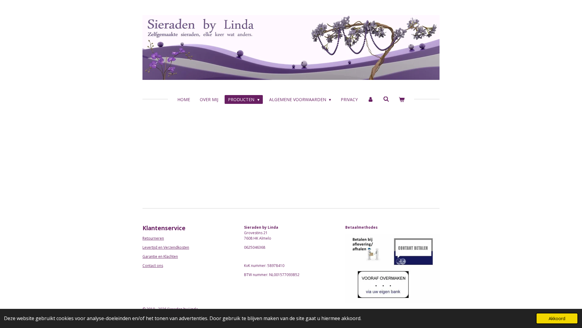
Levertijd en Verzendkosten (165, 247)
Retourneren (153, 238)
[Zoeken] (386, 99)
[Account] (370, 99)
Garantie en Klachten (160, 256)
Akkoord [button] (557, 318)
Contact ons (152, 265)
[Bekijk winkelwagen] (401, 99)
